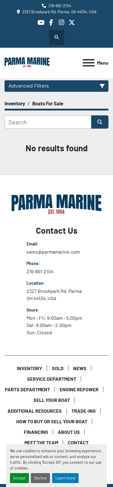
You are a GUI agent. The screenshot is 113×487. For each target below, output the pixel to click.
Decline (40, 478)
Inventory (29, 368)
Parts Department (27, 389)
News (79, 368)
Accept (19, 478)
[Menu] (89, 62)
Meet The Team (41, 442)
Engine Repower (79, 389)
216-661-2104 (60, 5)
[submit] (100, 122)
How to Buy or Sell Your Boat (51, 421)
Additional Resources (35, 411)
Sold (58, 368)
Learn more (65, 478)
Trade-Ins (83, 411)
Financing (36, 432)
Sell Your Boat (51, 400)
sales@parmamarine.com (53, 252)
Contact (78, 442)
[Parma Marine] (56, 204)
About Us (69, 432)
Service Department (51, 379)
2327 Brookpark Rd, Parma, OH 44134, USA (59, 11)
